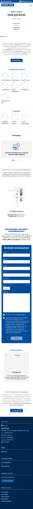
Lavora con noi (7, 473)
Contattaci (16, 60)
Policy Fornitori (5, 496)
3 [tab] (17, 160)
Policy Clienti (4, 494)
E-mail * (5, 265)
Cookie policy (4, 498)
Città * (4, 272)
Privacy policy (6, 488)
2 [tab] (15, 160)
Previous (2, 200)
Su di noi (4, 421)
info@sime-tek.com (27, 1)
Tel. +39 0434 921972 (7, 433)
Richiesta (5, 292)
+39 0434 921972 (7, 1)
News (3, 448)
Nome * (5, 252)
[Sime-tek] (7, 4)
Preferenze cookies (6, 501)
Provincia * (6, 278)
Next (30, 200)
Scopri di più (16, 410)
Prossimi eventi (6, 459)
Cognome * (6, 259)
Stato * (5, 285)
